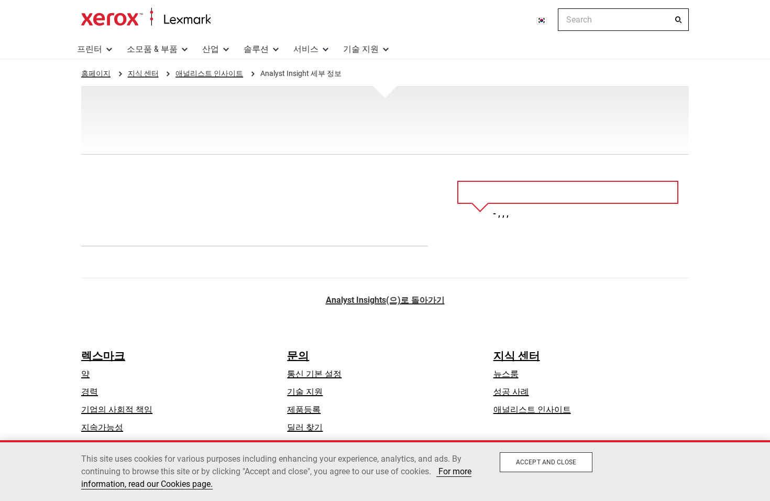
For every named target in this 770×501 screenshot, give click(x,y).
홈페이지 (146, 17)
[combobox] (623, 19)
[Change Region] (542, 19)
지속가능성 (102, 427)
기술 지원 (361, 49)
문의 (298, 356)
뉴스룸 (506, 374)
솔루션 (256, 49)
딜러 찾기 (305, 427)
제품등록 (304, 410)
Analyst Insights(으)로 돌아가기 (385, 300)
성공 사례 (511, 392)
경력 (89, 392)
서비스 (305, 49)
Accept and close (546, 462)
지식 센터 (516, 356)
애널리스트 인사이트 (532, 410)
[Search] (678, 20)
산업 (210, 49)
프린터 (89, 49)
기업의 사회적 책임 (116, 410)
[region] (385, 470)
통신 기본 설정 (314, 374)
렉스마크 (103, 356)
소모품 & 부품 (152, 49)
